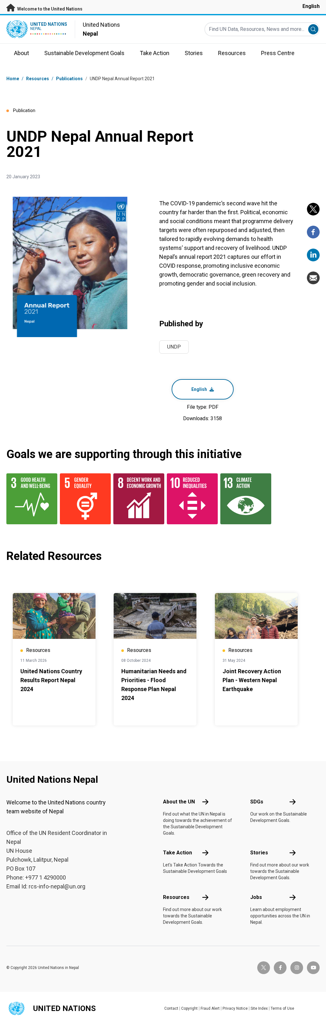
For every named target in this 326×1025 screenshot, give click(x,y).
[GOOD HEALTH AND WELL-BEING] (29, 498)
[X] (313, 209)
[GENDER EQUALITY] (83, 498)
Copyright (189, 1008)
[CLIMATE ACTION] (243, 498)
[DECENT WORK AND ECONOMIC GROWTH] (136, 498)
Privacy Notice (235, 1008)
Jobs (256, 897)
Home (12, 78)
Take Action (177, 853)
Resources (176, 897)
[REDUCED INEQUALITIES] (190, 498)
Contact (171, 1008)
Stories (259, 853)
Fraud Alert (210, 1008)
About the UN (179, 802)
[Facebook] (313, 232)
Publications (69, 78)
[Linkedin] (313, 255)
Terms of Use (282, 1008)
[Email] (313, 278)
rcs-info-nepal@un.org (57, 886)
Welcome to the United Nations (49, 8)
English (311, 6)
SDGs (256, 802)
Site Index (259, 1008)
